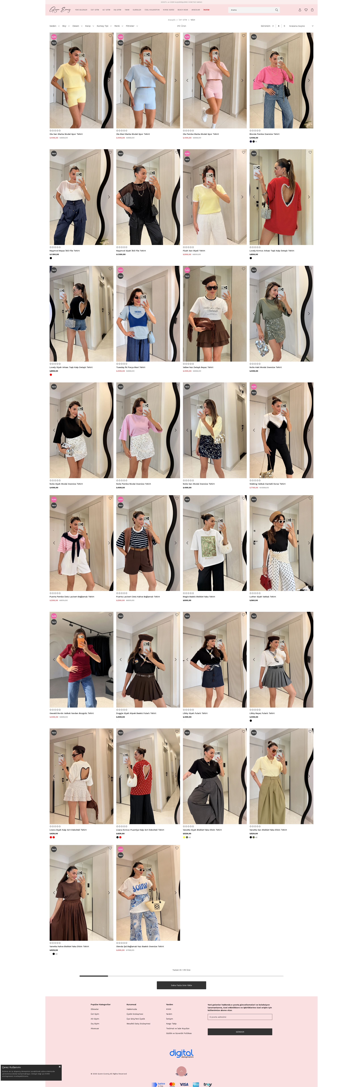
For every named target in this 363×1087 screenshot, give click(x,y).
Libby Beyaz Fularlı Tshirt (262, 713)
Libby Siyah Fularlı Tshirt (195, 713)
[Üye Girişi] (300, 9)
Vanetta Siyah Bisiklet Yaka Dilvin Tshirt (202, 830)
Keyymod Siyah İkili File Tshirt (131, 251)
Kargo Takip (171, 1024)
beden (53, 26)
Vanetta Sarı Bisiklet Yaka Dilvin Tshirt (268, 830)
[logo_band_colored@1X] (181, 1084)
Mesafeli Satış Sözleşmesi (138, 1024)
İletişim (169, 1019)
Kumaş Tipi (102, 26)
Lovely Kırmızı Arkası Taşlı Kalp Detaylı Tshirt (272, 251)
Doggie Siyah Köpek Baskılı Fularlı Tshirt (136, 713)
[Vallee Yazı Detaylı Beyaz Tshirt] (215, 314)
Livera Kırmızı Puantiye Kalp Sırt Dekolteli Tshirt (140, 830)
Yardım (169, 1014)
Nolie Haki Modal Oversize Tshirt (266, 367)
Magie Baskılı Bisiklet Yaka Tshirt (199, 596)
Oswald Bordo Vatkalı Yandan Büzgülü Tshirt (72, 713)
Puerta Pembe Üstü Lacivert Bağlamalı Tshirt (72, 596)
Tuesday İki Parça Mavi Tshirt (130, 367)
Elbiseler (95, 1009)
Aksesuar (95, 1028)
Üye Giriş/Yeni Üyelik (136, 1019)
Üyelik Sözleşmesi (135, 1014)
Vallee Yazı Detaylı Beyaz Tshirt (198, 367)
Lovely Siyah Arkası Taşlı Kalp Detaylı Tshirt (71, 367)
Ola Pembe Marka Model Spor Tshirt (201, 134)
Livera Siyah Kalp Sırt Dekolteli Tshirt (68, 830)
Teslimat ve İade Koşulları (177, 1028)
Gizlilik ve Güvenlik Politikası (179, 1033)
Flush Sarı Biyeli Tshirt (194, 251)
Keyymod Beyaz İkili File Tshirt (65, 251)
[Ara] (276, 10)
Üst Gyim (95, 1014)
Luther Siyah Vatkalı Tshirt (263, 596)
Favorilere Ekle (110, 35)
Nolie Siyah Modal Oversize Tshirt (66, 484)
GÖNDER (240, 1032)
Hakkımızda (132, 1009)
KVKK (168, 1009)
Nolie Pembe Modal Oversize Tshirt (133, 484)
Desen (75, 26)
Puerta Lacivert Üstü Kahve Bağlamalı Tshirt (138, 596)
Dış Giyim (95, 1024)
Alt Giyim (95, 1019)
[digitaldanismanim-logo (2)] (181, 1054)
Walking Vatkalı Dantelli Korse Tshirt (267, 484)
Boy (64, 26)
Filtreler (130, 26)
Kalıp (88, 26)
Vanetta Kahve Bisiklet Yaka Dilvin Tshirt (69, 946)
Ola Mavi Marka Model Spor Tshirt (133, 134)
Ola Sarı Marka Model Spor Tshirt (66, 134)
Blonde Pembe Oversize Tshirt (264, 134)
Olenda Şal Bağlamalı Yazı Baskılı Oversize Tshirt (140, 946)
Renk (117, 26)
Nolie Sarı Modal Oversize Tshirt (199, 484)
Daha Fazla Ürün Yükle (181, 985)
